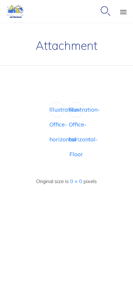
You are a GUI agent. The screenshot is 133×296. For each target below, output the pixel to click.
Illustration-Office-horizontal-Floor (76, 111)
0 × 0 (76, 181)
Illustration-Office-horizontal (57, 111)
